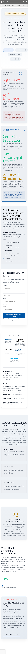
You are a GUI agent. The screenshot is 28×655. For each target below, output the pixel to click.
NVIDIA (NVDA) (8, 50)
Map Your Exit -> (12, 634)
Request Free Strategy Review (14, 315)
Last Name (5, 292)
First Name (5, 285)
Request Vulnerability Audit (15, 13)
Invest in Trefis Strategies (7, 5)
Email (4, 298)
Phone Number (13, 305)
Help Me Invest (21, 5)
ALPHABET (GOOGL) (15, 54)
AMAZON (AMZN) (21, 50)
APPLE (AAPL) (15, 59)
